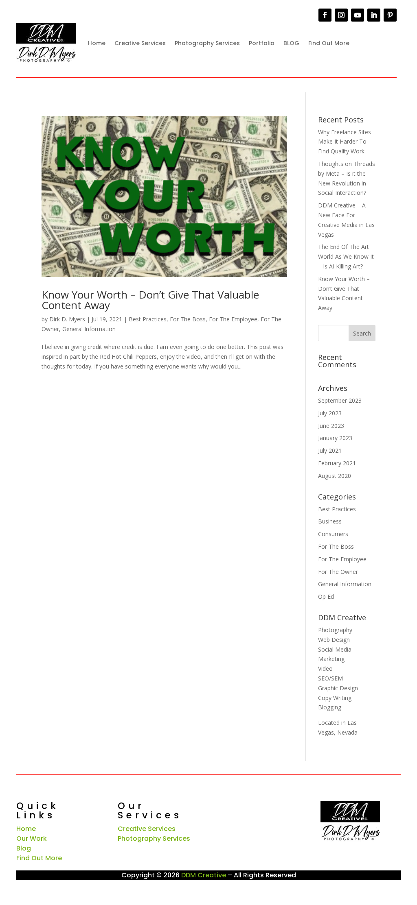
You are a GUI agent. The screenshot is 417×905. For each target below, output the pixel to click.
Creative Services (140, 43)
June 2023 (331, 426)
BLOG (291, 43)
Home (96, 43)
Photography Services (207, 43)
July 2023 (330, 413)
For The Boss (188, 319)
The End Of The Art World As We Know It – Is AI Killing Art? (346, 256)
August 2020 (334, 476)
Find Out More (328, 43)
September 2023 (340, 400)
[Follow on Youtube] (357, 15)
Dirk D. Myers (67, 319)
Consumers (333, 534)
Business (330, 521)
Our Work (31, 838)
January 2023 (335, 438)
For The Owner (338, 572)
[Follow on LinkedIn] (373, 15)
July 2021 (330, 450)
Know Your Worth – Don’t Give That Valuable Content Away (150, 299)
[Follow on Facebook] (324, 15)
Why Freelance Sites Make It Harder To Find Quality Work (344, 141)
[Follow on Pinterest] (390, 15)
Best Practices (148, 319)
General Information (89, 329)
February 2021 (337, 463)
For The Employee (233, 319)
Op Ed (326, 596)
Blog (23, 848)
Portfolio (261, 43)
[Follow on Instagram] (341, 15)
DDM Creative (203, 875)
